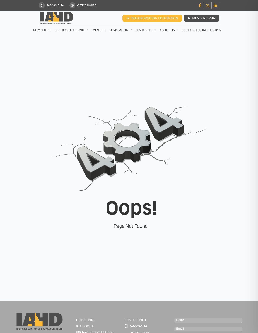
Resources (144, 30)
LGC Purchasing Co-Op (200, 30)
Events (96, 30)
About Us (167, 30)
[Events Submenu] (105, 30)
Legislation (119, 30)
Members (40, 30)
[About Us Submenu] (177, 30)
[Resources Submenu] (155, 30)
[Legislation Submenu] (131, 30)
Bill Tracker (85, 326)
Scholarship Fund (69, 30)
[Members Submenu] (50, 30)
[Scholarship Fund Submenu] (87, 30)
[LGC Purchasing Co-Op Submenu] (220, 30)
